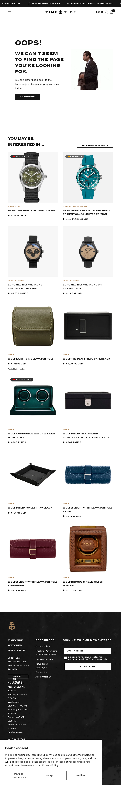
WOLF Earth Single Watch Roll (31, 359)
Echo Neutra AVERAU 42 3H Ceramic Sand (82, 287)
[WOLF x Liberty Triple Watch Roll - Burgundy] (33, 548)
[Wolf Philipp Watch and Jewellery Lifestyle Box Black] (88, 400)
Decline (80, 775)
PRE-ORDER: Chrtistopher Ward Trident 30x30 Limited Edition (86, 212)
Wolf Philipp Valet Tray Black (30, 508)
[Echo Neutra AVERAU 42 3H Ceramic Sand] (88, 251)
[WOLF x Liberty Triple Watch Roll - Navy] (88, 474)
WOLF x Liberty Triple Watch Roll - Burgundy (33, 584)
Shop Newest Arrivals (95, 145)
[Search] (106, 12)
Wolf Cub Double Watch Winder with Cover (31, 436)
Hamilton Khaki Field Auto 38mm (31, 210)
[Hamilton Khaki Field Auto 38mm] (33, 177)
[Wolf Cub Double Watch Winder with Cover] (33, 400)
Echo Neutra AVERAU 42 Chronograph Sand (25, 287)
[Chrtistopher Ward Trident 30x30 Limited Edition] (88, 177)
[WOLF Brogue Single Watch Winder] (88, 548)
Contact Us (41, 672)
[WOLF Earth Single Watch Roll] (33, 325)
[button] (27, 97)
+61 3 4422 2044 (16, 739)
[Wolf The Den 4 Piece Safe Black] (88, 325)
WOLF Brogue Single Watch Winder (83, 584)
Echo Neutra (16, 281)
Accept (50, 775)
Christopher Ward (75, 207)
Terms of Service (44, 659)
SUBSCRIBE (88, 666)
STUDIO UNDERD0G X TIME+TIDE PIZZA (84, 4)
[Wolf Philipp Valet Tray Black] (33, 474)
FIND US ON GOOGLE (17, 676)
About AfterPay (43, 677)
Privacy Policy (50, 765)
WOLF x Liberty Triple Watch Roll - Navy (87, 510)
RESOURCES (45, 640)
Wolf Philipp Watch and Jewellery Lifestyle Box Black (86, 436)
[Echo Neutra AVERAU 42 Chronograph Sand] (33, 251)
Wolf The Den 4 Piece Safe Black (86, 359)
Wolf (11, 355)
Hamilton (14, 207)
